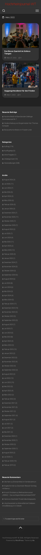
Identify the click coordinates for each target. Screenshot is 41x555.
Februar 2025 (8, 254)
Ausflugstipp (8, 151)
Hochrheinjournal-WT (20, 4)
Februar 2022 (8, 399)
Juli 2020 (7, 457)
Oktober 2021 (8, 411)
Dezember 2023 (9, 308)
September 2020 (9, 448)
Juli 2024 (7, 283)
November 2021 (9, 407)
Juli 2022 (7, 378)
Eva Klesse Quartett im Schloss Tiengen (17, 52)
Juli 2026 (7, 184)
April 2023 (7, 341)
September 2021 (9, 415)
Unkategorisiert (9, 159)
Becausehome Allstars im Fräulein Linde (18, 130)
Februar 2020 (8, 461)
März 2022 (7, 395)
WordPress (19, 540)
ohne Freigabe (9, 155)
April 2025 (7, 246)
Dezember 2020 (9, 436)
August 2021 (8, 419)
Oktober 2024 (8, 271)
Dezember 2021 (9, 403)
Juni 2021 (7, 428)
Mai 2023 (7, 337)
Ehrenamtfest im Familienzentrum (24, 482)
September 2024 (9, 275)
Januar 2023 (8, 353)
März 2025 (7, 250)
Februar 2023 (8, 349)
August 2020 (8, 453)
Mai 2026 (7, 192)
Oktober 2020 (8, 444)
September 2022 (9, 370)
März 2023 (7, 345)
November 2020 (9, 440)
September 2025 (9, 225)
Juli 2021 (7, 424)
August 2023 (8, 324)
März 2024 (7, 300)
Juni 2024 (7, 287)
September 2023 (9, 320)
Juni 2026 (7, 188)
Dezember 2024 (9, 262)
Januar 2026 (8, 209)
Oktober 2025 (8, 221)
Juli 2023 (7, 328)
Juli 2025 (7, 233)
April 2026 (7, 196)
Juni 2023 (7, 333)
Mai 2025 (7, 242)
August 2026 (8, 180)
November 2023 (9, 312)
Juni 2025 (7, 237)
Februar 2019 (8, 465)
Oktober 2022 (8, 366)
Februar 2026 (8, 204)
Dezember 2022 (9, 357)
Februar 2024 (8, 304)
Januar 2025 (8, 258)
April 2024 (7, 295)
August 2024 (8, 279)
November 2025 (9, 217)
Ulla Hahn (7, 482)
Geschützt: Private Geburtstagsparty (23, 499)
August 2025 (8, 229)
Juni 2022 (7, 382)
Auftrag (6, 146)
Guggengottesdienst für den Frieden (19, 91)
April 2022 (7, 391)
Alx (33, 540)
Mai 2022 (7, 386)
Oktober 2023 (8, 316)
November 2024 (9, 266)
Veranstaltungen (9, 163)
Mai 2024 (7, 291)
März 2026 (7, 200)
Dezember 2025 (9, 213)
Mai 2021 (7, 432)
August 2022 (8, 374)
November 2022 (9, 362)
